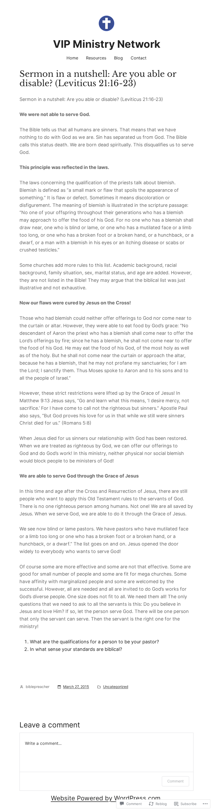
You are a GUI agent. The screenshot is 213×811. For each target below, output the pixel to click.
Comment (175, 781)
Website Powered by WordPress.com (106, 798)
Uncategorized (115, 686)
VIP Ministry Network (106, 44)
